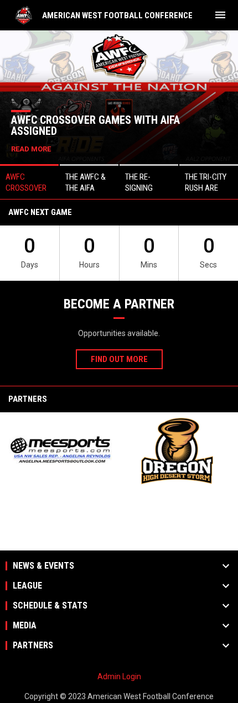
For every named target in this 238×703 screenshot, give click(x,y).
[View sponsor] (61, 451)
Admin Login (119, 676)
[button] (29, 181)
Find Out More (119, 359)
